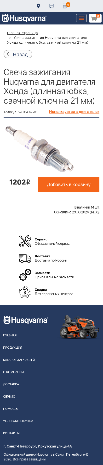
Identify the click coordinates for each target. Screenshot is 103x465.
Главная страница (22, 33)
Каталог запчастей (19, 360)
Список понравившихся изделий (64, 6)
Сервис (9, 396)
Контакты (51, 6)
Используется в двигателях (74, 112)
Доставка (38, 6)
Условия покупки (18, 421)
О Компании (13, 372)
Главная (10, 335)
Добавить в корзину (69, 184)
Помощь (10, 409)
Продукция (12, 348)
